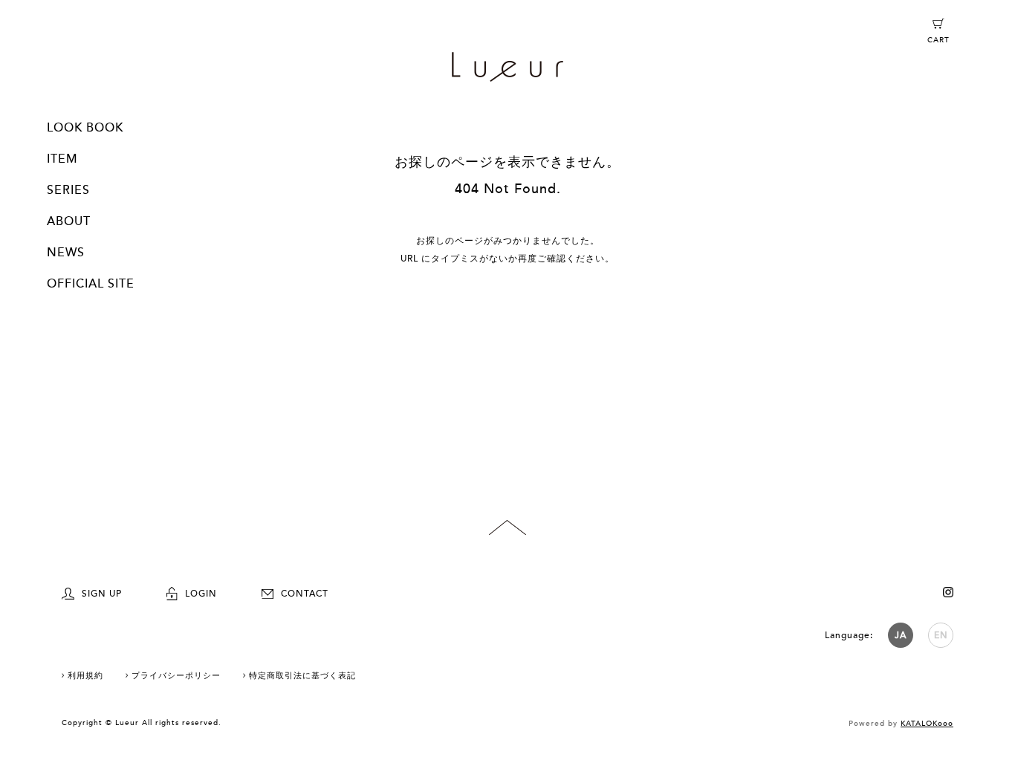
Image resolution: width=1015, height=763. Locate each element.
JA (901, 635)
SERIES (68, 190)
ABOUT (69, 221)
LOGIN (201, 593)
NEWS (66, 252)
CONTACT (304, 593)
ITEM (62, 159)
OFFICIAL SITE (90, 283)
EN (941, 635)
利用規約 (85, 676)
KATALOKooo (927, 723)
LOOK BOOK (85, 127)
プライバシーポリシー (176, 676)
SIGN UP (102, 593)
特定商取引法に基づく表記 (302, 676)
